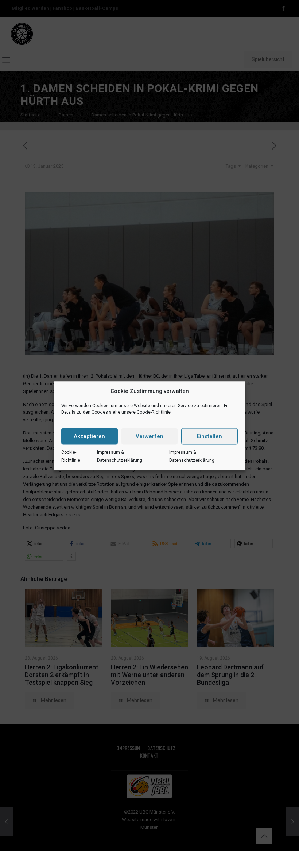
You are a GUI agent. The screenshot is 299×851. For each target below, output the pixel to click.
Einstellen (209, 436)
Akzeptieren (89, 436)
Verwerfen (149, 436)
